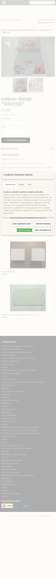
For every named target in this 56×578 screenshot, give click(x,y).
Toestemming (10, 184)
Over (29, 184)
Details (21, 184)
